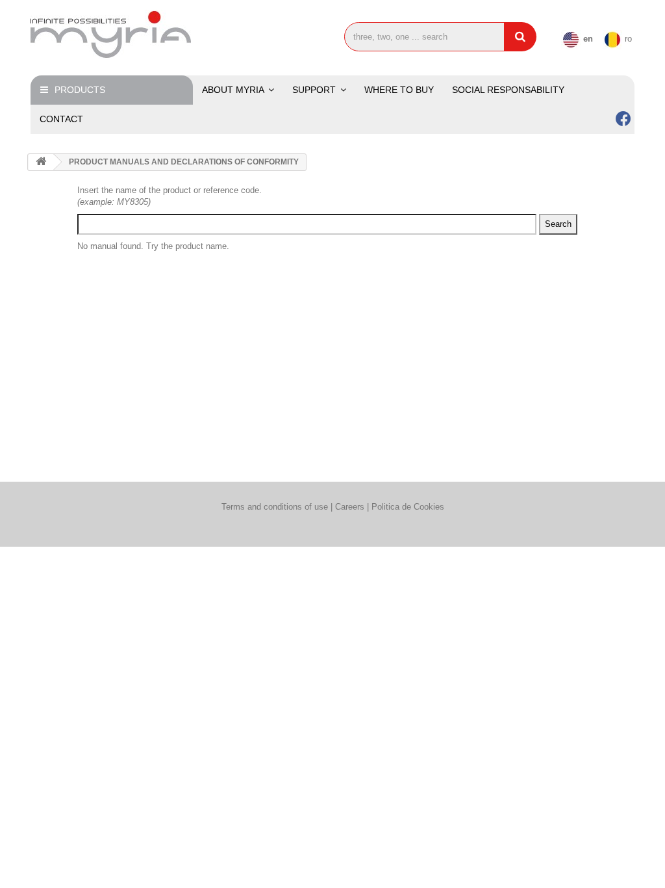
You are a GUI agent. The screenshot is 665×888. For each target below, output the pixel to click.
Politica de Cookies (407, 507)
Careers (351, 507)
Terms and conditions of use (274, 507)
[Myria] (125, 34)
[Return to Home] (41, 162)
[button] (319, 90)
